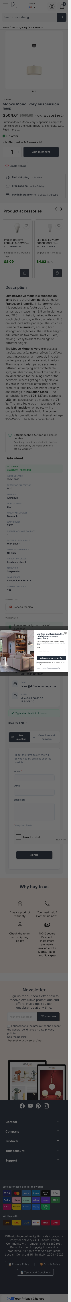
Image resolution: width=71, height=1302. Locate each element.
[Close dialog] (65, 633)
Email (38, 647)
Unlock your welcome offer (51, 658)
